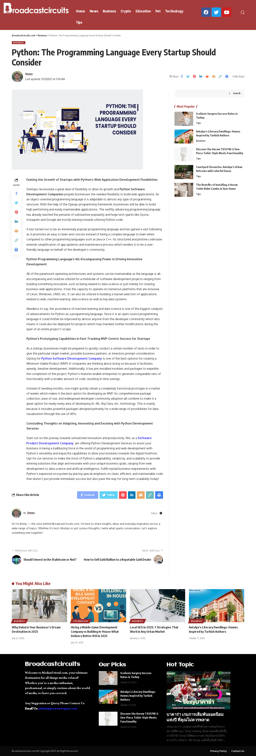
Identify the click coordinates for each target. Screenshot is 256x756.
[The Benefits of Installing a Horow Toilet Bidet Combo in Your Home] (183, 190)
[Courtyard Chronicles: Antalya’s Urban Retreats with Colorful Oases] (183, 172)
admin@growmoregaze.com (57, 709)
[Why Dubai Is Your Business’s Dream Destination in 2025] (39, 605)
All (174, 704)
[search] (244, 12)
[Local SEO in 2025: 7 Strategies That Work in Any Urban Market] (157, 605)
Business (18, 43)
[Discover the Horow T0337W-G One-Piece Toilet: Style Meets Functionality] (183, 154)
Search (236, 93)
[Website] (161, 513)
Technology (80, 621)
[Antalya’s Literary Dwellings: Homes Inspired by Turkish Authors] (183, 136)
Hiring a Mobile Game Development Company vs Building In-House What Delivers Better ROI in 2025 (95, 631)
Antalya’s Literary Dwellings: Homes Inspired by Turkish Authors (138, 695)
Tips (198, 122)
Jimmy (29, 73)
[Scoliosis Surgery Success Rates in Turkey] (183, 119)
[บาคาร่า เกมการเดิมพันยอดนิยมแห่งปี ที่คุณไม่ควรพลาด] (198, 690)
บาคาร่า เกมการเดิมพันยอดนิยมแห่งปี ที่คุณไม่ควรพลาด (195, 716)
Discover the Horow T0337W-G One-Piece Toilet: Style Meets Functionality (139, 717)
